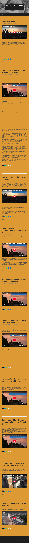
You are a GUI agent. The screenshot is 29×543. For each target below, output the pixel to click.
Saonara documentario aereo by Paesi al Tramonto (14, 322)
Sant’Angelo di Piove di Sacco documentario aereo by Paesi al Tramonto (14, 422)
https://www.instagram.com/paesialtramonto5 (13, 55)
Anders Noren (23, 540)
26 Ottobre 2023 (4, 382)
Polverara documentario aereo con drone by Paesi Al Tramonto (14, 464)
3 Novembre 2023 (4, 283)
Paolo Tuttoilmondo (14, 5)
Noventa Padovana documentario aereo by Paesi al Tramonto (14, 230)
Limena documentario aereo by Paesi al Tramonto (14, 178)
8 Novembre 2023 (4, 234)
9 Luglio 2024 (4, 23)
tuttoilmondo (9, 23)
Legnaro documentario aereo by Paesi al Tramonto (14, 504)
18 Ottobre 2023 (4, 507)
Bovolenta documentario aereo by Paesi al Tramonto (14, 281)
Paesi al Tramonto (9, 22)
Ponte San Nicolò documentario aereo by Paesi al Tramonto (14, 380)
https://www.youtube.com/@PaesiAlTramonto (15, 53)
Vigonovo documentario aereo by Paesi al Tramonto (13, 72)
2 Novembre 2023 (4, 324)
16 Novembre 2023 (5, 74)
